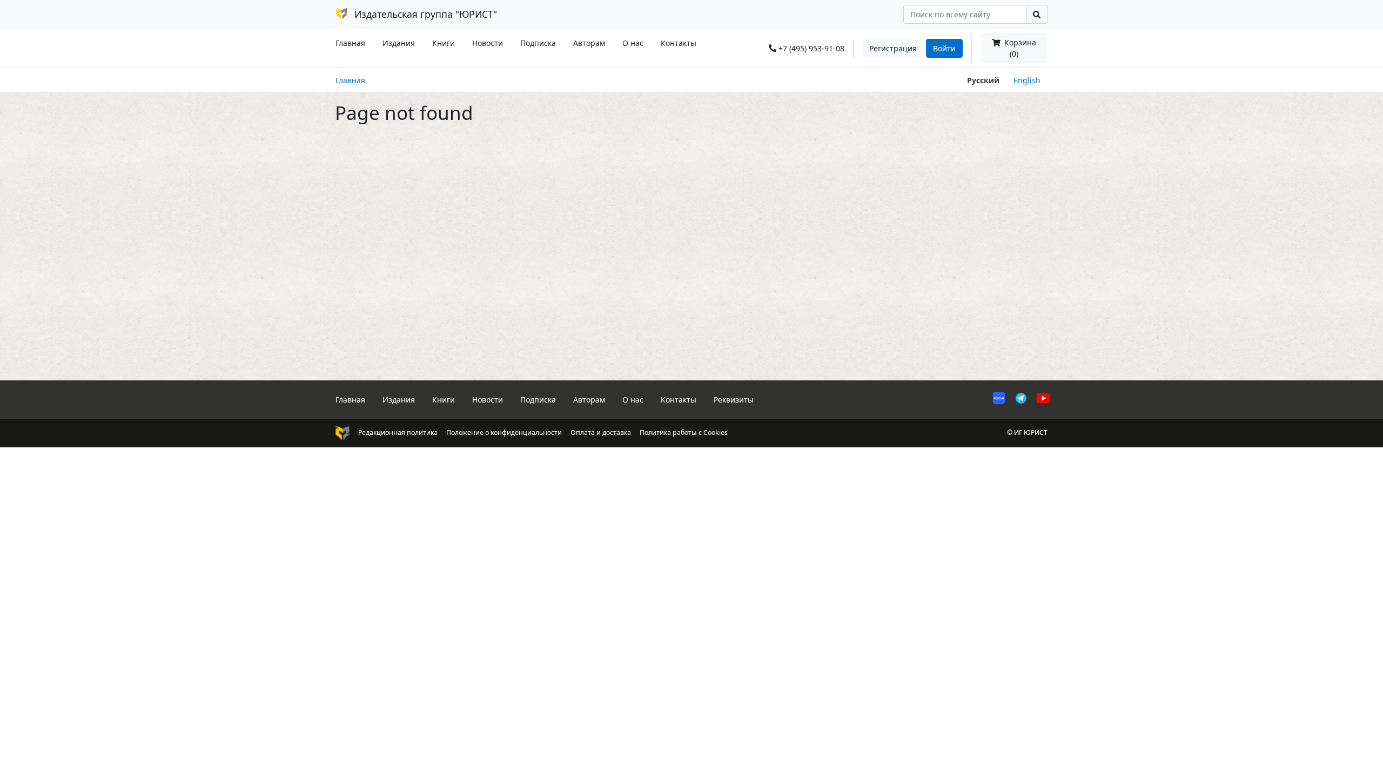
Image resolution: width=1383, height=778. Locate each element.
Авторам (589, 43)
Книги (443, 43)
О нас (632, 43)
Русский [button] (983, 80)
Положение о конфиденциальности (504, 432)
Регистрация (893, 48)
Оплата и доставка (600, 432)
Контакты (678, 43)
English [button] (1026, 80)
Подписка (538, 43)
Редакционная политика (398, 432)
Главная (350, 43)
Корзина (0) (1019, 48)
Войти (944, 48)
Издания (398, 43)
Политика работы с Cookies (684, 432)
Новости (487, 43)
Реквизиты (734, 399)
